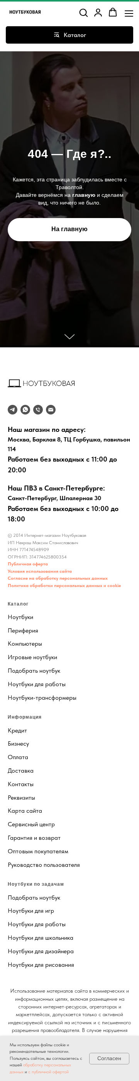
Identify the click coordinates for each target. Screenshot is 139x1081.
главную (83, 585)
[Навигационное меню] (129, 12)
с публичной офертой (48, 1071)
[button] (83, 12)
